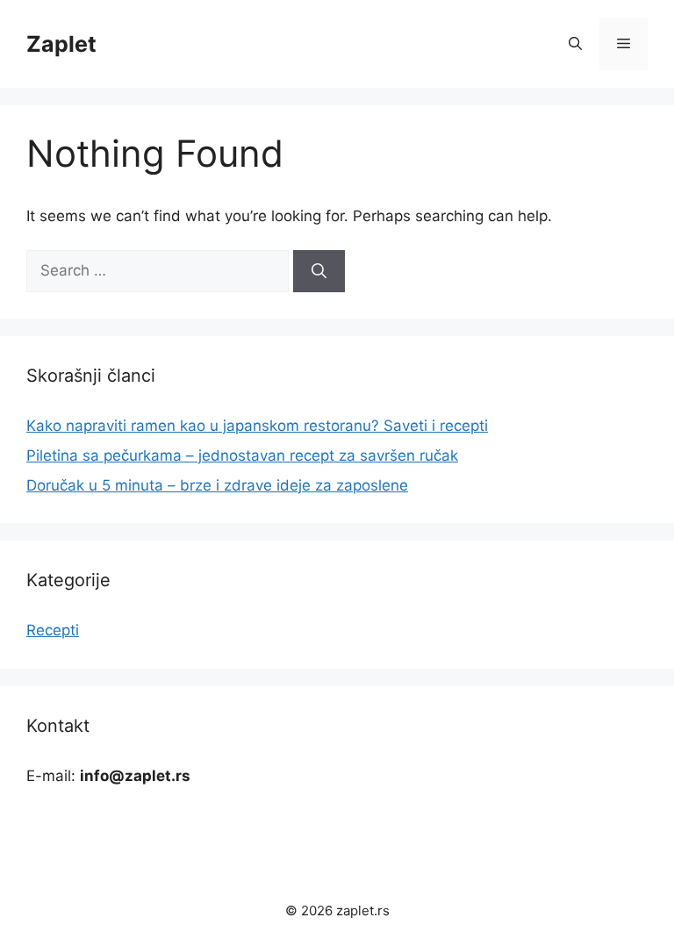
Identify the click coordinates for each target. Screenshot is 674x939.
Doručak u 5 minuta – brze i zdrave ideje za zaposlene (217, 485)
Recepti (52, 630)
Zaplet (61, 44)
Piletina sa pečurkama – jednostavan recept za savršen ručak (242, 455)
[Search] (319, 271)
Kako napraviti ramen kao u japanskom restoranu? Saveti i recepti (257, 425)
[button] (575, 44)
